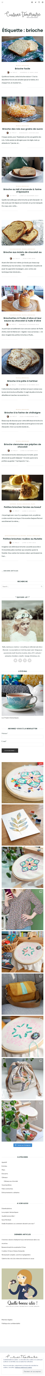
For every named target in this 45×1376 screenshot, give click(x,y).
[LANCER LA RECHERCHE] (41, 587)
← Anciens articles (10, 571)
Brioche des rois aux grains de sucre (22, 128)
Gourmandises (15, 249)
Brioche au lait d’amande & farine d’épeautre (22, 190)
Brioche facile (22, 68)
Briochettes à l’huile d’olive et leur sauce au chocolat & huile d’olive (23, 319)
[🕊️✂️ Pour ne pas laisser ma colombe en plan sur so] (22, 1078)
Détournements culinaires (15, 535)
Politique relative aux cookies (23, 1367)
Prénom (5, 733)
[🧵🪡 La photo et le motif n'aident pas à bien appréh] (22, 909)
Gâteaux (5, 1177)
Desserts (5, 1173)
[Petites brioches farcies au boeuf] (22, 487)
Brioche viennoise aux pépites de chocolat (22, 445)
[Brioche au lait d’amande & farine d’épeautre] (22, 169)
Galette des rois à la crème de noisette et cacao (18, 1258)
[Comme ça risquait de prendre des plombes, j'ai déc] (22, 867)
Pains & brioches (22, 65)
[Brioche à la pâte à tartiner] (22, 361)
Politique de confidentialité (11, 1323)
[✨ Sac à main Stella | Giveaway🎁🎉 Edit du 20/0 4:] (22, 994)
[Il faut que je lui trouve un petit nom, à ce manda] (22, 1036)
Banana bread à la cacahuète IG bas (14, 1247)
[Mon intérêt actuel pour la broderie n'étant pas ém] (22, 1121)
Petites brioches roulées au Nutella (22, 538)
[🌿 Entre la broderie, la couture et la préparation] (22, 825)
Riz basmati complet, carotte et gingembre (16, 1255)
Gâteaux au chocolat (11, 1181)
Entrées (13, 504)
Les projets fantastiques (10, 1212)
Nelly (14, 72)
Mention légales (7, 1320)
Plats (33, 504)
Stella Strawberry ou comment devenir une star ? (18, 1223)
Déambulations (7, 1208)
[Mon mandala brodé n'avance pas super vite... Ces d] (22, 782)
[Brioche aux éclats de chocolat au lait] (22, 232)
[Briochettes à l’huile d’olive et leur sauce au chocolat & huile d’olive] (22, 298)
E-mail (4, 741)
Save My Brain (6, 1220)
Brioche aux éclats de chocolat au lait (22, 253)
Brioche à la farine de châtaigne (22, 412)
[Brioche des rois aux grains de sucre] (22, 109)
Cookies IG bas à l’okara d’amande (13, 1251)
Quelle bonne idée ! (8, 1216)
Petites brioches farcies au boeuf (22, 507)
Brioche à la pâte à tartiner (22, 381)
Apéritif (4, 1162)
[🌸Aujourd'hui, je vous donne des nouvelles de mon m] (22, 951)
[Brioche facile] (22, 49)
